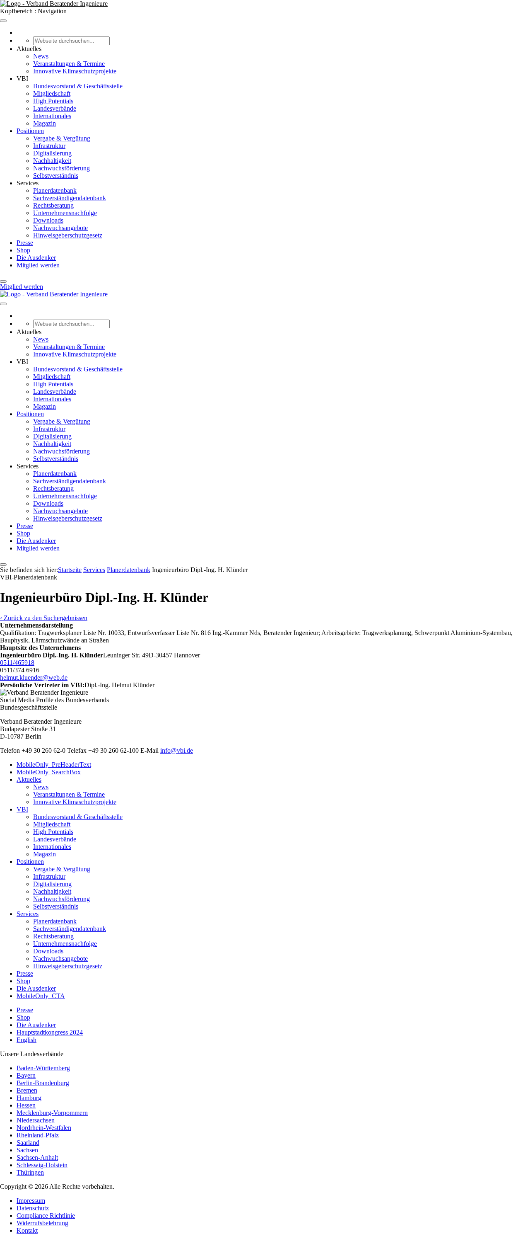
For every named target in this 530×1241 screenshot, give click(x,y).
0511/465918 (17, 662)
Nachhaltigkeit (52, 160)
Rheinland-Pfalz (38, 1135)
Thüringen (30, 1172)
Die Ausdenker (36, 257)
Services (94, 569)
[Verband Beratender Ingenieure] (54, 3)
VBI (22, 809)
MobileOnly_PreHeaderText (54, 764)
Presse (25, 242)
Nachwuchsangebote (60, 227)
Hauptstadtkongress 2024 (50, 1032)
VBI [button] (22, 78)
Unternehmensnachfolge (65, 212)
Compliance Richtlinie (46, 1215)
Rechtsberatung (53, 205)
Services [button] (28, 183)
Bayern (26, 1075)
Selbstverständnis (55, 175)
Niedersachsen (36, 1120)
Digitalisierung (52, 153)
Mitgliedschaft (51, 93)
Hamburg (29, 1097)
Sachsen (27, 1150)
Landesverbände (54, 108)
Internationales (52, 115)
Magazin (44, 123)
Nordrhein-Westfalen (44, 1127)
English (26, 1039)
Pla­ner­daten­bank (128, 569)
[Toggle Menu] (3, 20)
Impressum (31, 1200)
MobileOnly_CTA (41, 995)
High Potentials (53, 100)
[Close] (3, 281)
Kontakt (27, 1230)
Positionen (30, 130)
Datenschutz (33, 1208)
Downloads (48, 220)
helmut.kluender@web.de (33, 677)
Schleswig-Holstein (42, 1164)
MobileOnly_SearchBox (49, 772)
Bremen (27, 1090)
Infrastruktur (49, 145)
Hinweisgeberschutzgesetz (67, 235)
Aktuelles (29, 779)
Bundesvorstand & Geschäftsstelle (78, 86)
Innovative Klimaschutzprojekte (74, 71)
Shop (23, 250)
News (40, 56)
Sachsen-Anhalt (37, 1157)
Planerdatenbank (55, 190)
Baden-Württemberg (43, 1067)
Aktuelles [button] (29, 48)
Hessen (26, 1105)
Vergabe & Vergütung (61, 138)
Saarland (28, 1142)
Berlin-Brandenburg (43, 1082)
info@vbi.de (176, 750)
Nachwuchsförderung (61, 168)
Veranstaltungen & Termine (69, 63)
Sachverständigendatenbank (69, 197)
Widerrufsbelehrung (42, 1222)
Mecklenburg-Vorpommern (52, 1112)
